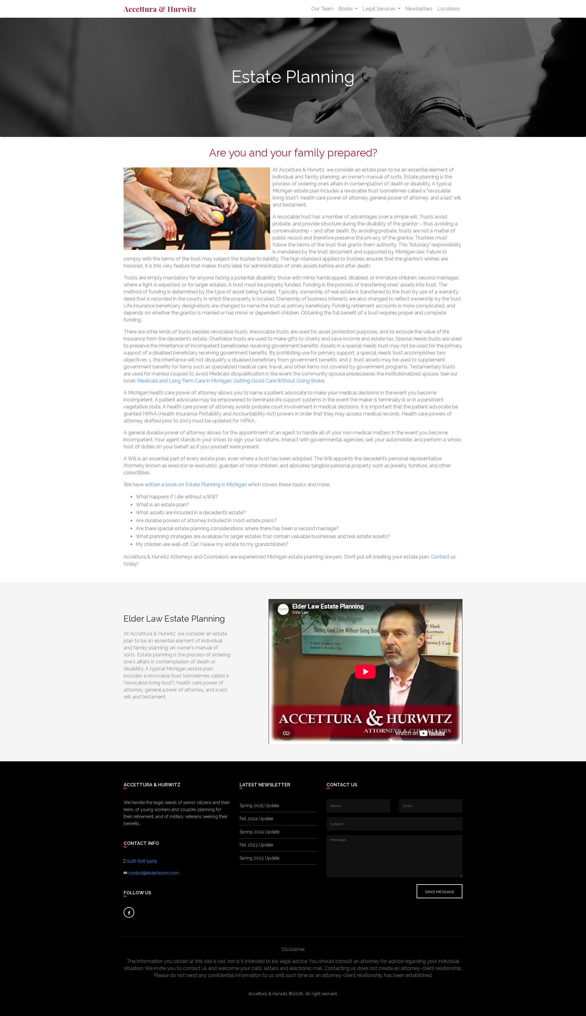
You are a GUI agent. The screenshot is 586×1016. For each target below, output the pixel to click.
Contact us (443, 557)
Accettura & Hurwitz (160, 9)
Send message (439, 892)
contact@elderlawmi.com (153, 873)
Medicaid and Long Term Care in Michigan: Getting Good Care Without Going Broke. (231, 381)
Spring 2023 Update (259, 858)
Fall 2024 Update (256, 818)
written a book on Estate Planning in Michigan (196, 484)
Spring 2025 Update (259, 805)
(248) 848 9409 (141, 861)
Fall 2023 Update (256, 844)
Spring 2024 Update (259, 831)
